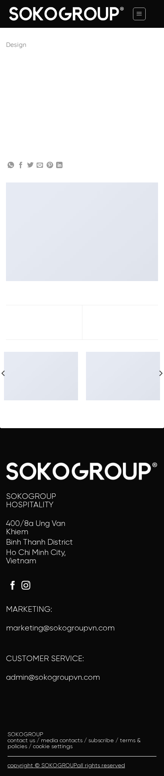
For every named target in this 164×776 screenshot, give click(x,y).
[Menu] (139, 14)
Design (16, 44)
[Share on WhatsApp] (11, 165)
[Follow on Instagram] (25, 586)
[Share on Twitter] (30, 165)
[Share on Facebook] (21, 165)
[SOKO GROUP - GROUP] (66, 13)
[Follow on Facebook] (12, 586)
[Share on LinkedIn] (59, 165)
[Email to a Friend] (40, 165)
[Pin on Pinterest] (50, 165)
